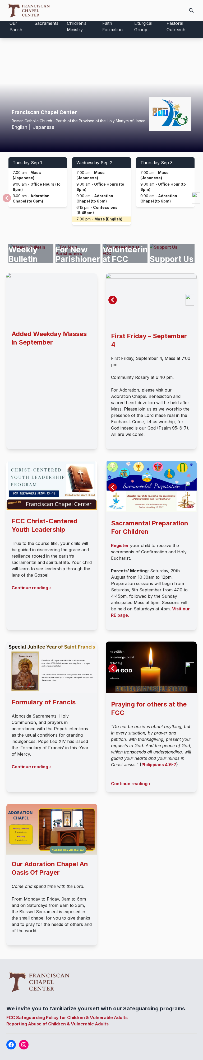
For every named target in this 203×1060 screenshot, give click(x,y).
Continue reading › (31, 587)
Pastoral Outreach (176, 26)
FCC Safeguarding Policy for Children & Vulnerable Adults (67, 1017)
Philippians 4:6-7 (158, 764)
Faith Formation (112, 26)
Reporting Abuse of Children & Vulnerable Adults (57, 1023)
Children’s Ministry (76, 26)
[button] (196, 198)
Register (120, 545)
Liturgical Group (143, 26)
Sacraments (46, 23)
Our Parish (16, 26)
